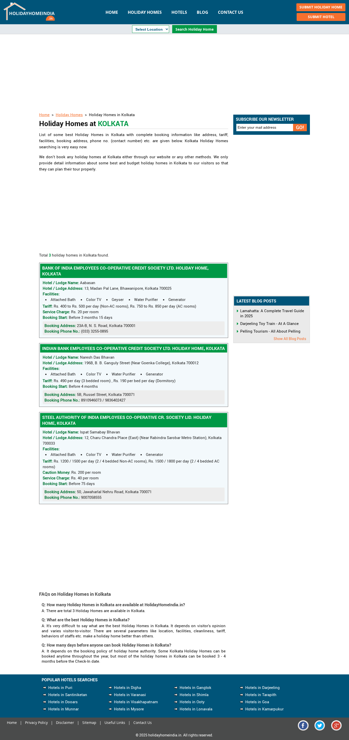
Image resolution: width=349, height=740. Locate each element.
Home (112, 12)
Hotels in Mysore (129, 708)
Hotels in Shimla (194, 694)
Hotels (179, 12)
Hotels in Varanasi (130, 694)
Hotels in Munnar (63, 708)
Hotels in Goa (257, 701)
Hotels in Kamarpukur (264, 708)
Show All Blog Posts (290, 338)
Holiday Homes (145, 12)
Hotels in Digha (127, 687)
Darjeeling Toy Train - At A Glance (269, 323)
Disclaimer (65, 722)
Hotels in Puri (60, 687)
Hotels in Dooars (63, 701)
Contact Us (230, 12)
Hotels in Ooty (192, 701)
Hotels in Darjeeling (262, 687)
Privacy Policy (36, 722)
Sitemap (89, 722)
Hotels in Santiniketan (67, 694)
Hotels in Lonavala (196, 708)
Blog (202, 12)
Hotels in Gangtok (195, 687)
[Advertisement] (174, 74)
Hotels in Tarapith (260, 694)
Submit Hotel (321, 16)
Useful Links (114, 722)
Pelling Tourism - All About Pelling (270, 331)
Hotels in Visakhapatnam (136, 701)
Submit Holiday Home (320, 7)
